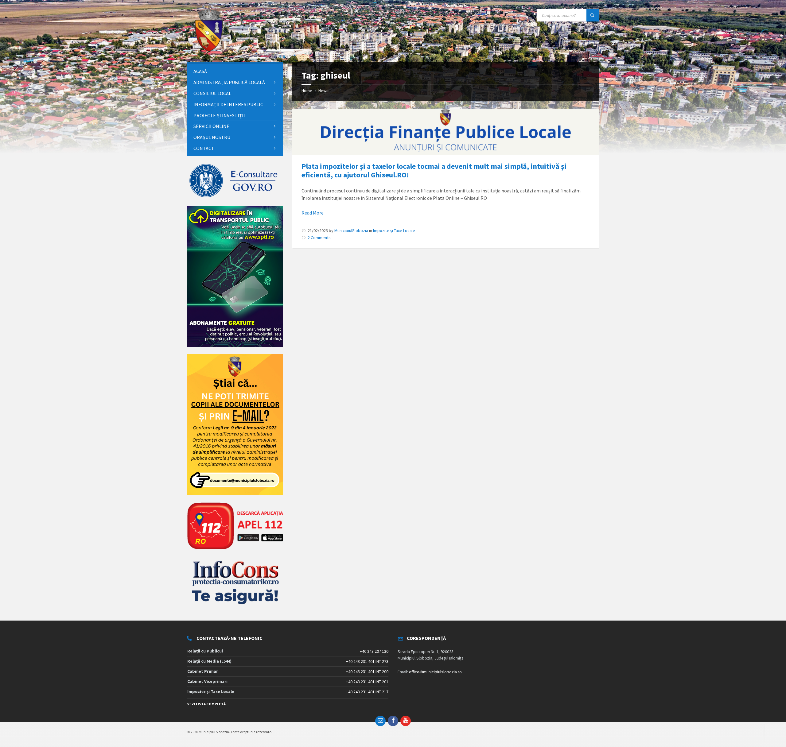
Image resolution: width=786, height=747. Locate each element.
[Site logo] (208, 50)
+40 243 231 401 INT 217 (367, 692)
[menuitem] (235, 71)
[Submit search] (592, 15)
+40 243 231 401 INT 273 (367, 661)
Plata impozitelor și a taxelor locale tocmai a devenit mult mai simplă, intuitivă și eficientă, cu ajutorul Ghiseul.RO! (434, 170)
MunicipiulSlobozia (351, 230)
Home (307, 90)
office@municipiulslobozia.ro (435, 672)
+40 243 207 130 (374, 651)
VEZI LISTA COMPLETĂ (206, 704)
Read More (313, 213)
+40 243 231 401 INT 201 (367, 681)
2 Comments (319, 237)
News (323, 90)
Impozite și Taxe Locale (394, 230)
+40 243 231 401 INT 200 (367, 671)
